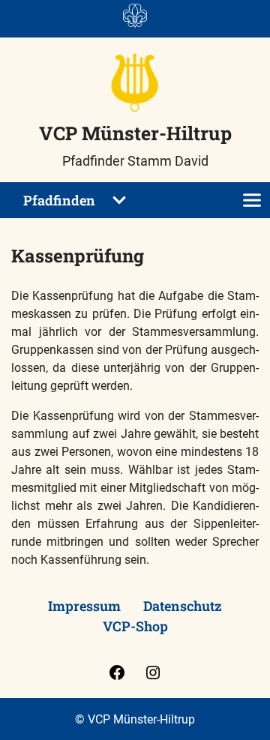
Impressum (84, 606)
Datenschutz (182, 606)
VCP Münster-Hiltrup (135, 133)
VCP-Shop (135, 626)
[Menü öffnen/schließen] (252, 200)
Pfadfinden (59, 200)
